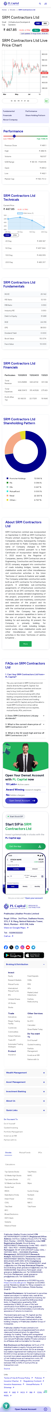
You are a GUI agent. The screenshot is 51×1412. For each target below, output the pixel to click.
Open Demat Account (19, 800)
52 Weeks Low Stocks (13, 1183)
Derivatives (12, 1017)
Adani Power (9, 1199)
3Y (25, 101)
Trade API (11, 1040)
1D (12, 101)
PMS (29, 984)
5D (15, 101)
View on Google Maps (15, 927)
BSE (45, 23)
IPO (9, 995)
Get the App (15, 846)
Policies (38, 1378)
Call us (7, 936)
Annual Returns (32, 1384)
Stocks (12, 10)
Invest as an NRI (33, 1055)
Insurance (12, 1055)
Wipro (29, 1183)
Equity (10, 976)
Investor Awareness (12, 1384)
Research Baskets (14, 980)
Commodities (13, 1032)
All (28, 101)
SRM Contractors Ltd (26, 10)
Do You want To (33, 1035)
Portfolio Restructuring (32, 1000)
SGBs (29, 980)
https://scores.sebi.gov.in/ (15, 1283)
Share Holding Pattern (35, 115)
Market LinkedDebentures (32, 994)
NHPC (29, 1176)
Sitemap (8, 1387)
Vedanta (8, 1222)
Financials (7, 115)
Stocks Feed (9, 1187)
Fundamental (9, 111)
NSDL (6, 1395)
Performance (31, 111)
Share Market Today (35, 1029)
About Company (10, 120)
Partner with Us (33, 1059)
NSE (38, 23)
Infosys (30, 1199)
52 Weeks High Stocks (13, 1176)
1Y (21, 101)
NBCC (29, 1203)
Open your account (34, 898)
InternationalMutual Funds (13, 989)
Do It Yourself (32, 1040)
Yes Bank (30, 1195)
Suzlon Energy (33, 1191)
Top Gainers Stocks (12, 1172)
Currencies (12, 1028)
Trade (11, 1013)
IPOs (40, 1152)
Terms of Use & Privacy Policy (17, 1378)
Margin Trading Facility (14, 1022)
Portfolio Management (32, 1050)
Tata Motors (31, 1172)
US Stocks (12, 1003)
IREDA (7, 1191)
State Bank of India (12, 1195)
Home (4, 10)
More (25, 644)
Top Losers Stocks (11, 1179)
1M (18, 101)
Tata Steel (8, 1207)
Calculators (10, 1164)
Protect (12, 1051)
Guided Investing (34, 1045)
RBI (31, 1392)
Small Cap (4, 23)
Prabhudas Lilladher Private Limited (21, 913)
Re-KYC (30, 1021)
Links (6, 1375)
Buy (36, 30)
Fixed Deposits (32, 976)
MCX (23, 1392)
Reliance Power (10, 1226)
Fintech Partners (14, 1036)
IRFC (6, 1210)
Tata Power (31, 1207)
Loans (29, 1017)
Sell (45, 30)
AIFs (29, 988)
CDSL (7, 1203)
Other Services (35, 1013)
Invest (11, 972)
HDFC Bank (9, 1218)
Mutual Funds (13, 984)
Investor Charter (11, 1381)
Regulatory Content (32, 1381)
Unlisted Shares (14, 999)
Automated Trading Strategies (15, 1045)
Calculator (31, 1025)
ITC (28, 1179)
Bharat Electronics (11, 1214)
